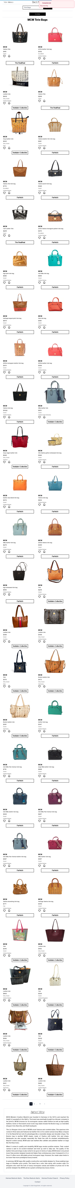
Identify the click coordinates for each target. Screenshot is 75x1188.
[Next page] (44, 1103)
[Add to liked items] (4, 56)
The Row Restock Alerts (31, 1178)
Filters (37, 14)
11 (40, 1104)
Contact (37, 1182)
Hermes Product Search (50, 1178)
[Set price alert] (9, 56)
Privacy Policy (64, 1178)
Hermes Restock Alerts (13, 1178)
